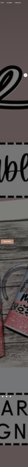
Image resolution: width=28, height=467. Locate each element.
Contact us (18, 2)
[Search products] (25, 75)
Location (9, 2)
